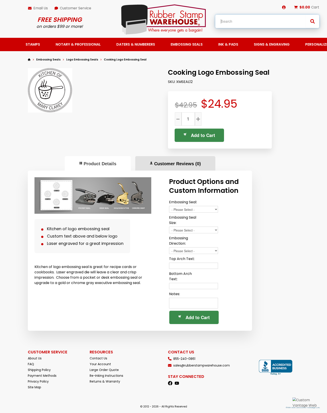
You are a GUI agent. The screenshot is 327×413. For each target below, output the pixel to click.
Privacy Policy (38, 381)
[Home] (29, 59)
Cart (315, 7)
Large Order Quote (104, 370)
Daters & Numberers (135, 44)
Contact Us (98, 358)
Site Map (34, 387)
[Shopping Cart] (296, 7)
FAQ (31, 364)
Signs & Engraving (272, 44)
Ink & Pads (228, 44)
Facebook (170, 383)
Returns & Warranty (105, 381)
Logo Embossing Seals (82, 59)
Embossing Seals (187, 44)
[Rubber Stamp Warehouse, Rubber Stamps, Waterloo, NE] (275, 367)
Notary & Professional (78, 44)
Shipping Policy (39, 370)
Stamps (33, 44)
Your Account (100, 364)
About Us (35, 358)
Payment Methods (42, 375)
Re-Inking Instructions (106, 375)
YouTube (177, 383)
